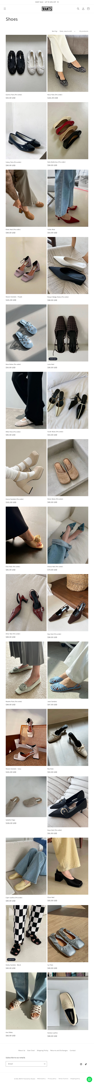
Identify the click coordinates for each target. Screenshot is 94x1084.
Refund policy (41, 1078)
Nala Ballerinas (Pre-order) (56, 162)
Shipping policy (75, 1078)
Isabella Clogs (10, 820)
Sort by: (54, 31)
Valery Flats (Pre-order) (13, 162)
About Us (21, 1050)
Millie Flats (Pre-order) (13, 432)
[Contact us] (89, 1079)
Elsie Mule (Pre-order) (13, 567)
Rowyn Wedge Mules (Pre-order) (58, 297)
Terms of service (63, 1078)
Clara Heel (50, 897)
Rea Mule (50, 769)
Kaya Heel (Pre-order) (54, 830)
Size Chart (31, 1050)
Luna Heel (50, 364)
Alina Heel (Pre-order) (13, 634)
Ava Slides (9, 1032)
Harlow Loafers (52, 1033)
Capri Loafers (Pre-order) (14, 898)
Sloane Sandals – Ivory (13, 769)
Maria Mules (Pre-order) (55, 499)
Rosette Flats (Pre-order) (14, 701)
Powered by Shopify (29, 1079)
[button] (4, 8)
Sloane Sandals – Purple (14, 297)
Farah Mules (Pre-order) (55, 432)
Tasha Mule (51, 229)
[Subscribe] (44, 1064)
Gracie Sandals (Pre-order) (15, 499)
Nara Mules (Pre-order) (13, 364)
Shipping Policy (42, 1050)
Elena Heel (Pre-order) (13, 229)
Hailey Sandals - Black (13, 965)
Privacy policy (52, 1078)
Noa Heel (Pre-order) (54, 634)
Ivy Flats (50, 965)
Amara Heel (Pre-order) (55, 567)
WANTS (21, 1079)
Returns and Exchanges (59, 1050)
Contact (73, 1050)
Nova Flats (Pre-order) (54, 95)
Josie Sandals (52, 701)
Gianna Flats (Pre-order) (14, 95)
